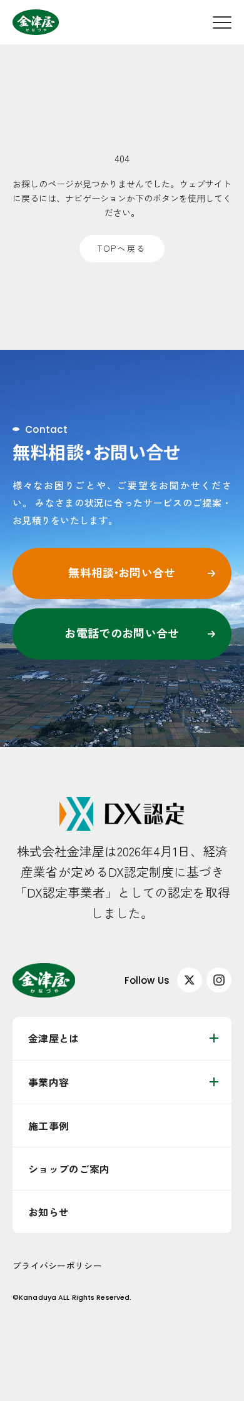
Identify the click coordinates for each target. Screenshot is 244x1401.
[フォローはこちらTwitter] (189, 980)
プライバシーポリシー (57, 1265)
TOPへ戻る (122, 248)
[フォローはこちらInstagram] (219, 980)
